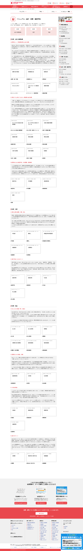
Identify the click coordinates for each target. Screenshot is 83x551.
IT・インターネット (43, 530)
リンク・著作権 (13, 547)
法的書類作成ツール (30, 527)
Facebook (65, 526)
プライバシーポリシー (24, 547)
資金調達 (63, 36)
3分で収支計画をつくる (61, 502)
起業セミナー (13, 533)
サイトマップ (65, 531)
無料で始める (41, 513)
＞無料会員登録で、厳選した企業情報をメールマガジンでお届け (41, 516)
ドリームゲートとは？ (67, 520)
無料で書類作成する (41, 503)
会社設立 (63, 46)
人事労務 (41, 536)
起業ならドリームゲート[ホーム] (17, 520)
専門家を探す (54, 520)
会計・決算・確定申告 (66, 66)
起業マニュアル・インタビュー (16, 523)
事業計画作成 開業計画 (31, 522)
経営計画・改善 (43, 528)
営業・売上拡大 (64, 56)
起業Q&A (41, 520)
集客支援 (41, 533)
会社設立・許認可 (43, 525)
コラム (12, 526)
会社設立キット (30, 525)
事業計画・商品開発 (43, 522)
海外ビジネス (42, 538)
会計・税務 (42, 527)
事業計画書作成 (64, 24)
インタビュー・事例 (14, 528)
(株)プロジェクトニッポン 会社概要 (56, 547)
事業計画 (16, 503)
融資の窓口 (29, 524)
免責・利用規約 (34, 547)
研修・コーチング (43, 539)
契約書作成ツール (30, 528)
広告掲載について (43, 547)
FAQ (12, 529)
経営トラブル (64, 77)
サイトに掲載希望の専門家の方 (16, 536)
